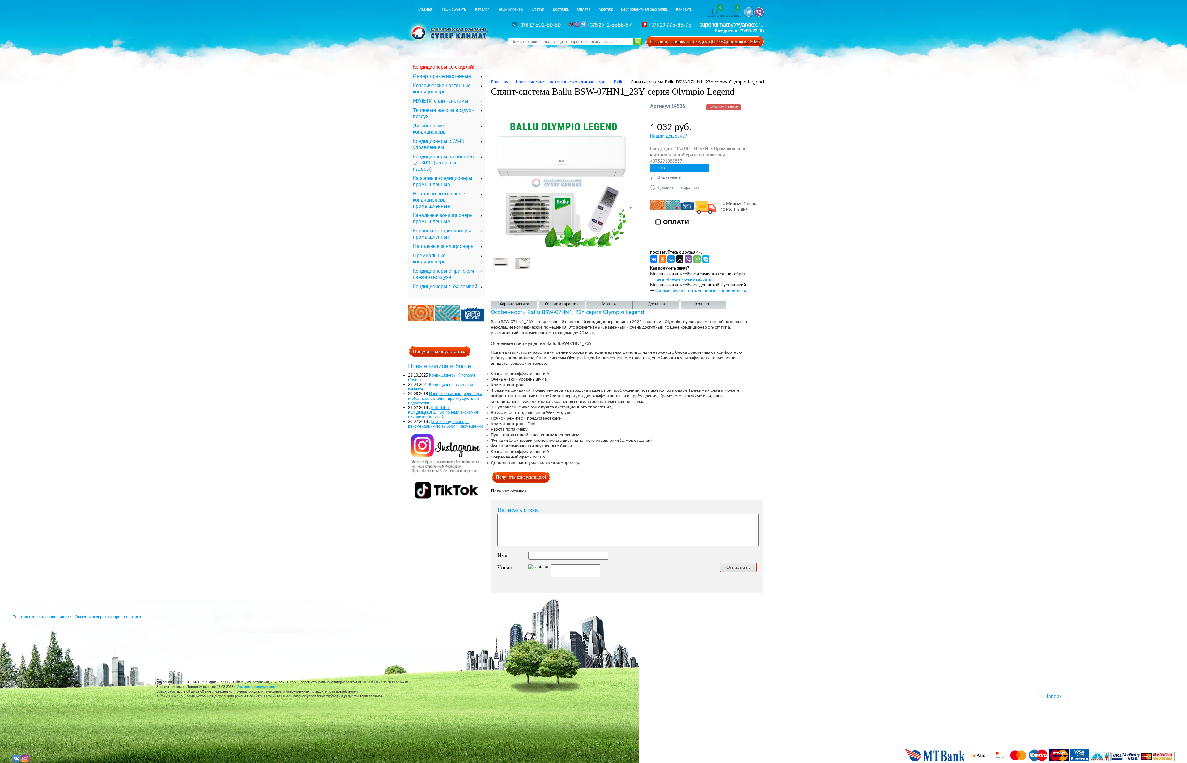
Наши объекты (453, 9)
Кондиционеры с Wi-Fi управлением (438, 144)
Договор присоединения (256, 686)
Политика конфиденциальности (41, 617)
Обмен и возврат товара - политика (108, 617)
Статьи (538, 9)
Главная (425, 9)
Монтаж (606, 9)
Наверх (1053, 696)
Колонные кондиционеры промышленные (442, 234)
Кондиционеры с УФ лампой (445, 286)
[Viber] (688, 259)
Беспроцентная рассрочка (644, 9)
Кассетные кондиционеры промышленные (442, 181)
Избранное (733, 12)
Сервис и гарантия (562, 304)
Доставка (561, 9)
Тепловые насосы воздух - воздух (443, 113)
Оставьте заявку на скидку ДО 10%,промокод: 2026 (705, 41)
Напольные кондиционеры (443, 246)
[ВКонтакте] (653, 259)
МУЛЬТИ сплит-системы (440, 101)
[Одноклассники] (662, 259)
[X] (679, 259)
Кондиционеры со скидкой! (443, 67)
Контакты (684, 9)
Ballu (618, 82)
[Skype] (705, 259)
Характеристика (514, 304)
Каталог (482, 9)
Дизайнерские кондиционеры (430, 128)
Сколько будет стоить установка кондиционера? (702, 290)
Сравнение (715, 12)
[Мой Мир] (671, 259)
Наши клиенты (510, 9)
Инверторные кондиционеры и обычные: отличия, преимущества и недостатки (445, 398)
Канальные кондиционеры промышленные (443, 218)
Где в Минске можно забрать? (684, 279)
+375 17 (539, 25)
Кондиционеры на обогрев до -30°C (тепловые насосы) (443, 163)
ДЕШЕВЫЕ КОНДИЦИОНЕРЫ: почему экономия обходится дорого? (443, 412)
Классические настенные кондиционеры (442, 88)
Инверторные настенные (442, 76)
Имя (502, 555)
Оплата (583, 9)
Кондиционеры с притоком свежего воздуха (443, 274)
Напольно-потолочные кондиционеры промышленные (439, 200)
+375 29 (610, 25)
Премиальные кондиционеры (430, 258)
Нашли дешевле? (668, 136)
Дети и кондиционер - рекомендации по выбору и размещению (446, 423)
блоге (463, 366)
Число (504, 567)
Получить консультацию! (439, 351)
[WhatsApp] (697, 259)
